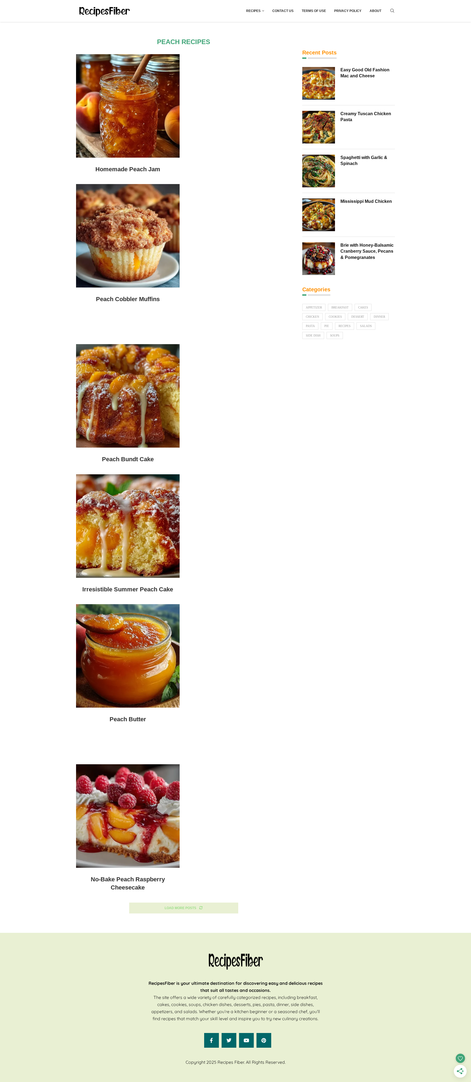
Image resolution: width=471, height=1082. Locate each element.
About (375, 11)
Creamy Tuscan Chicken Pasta (365, 116)
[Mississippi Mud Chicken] (318, 214)
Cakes (363, 307)
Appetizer (314, 307)
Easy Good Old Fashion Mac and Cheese (365, 73)
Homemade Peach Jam (127, 169)
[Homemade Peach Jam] (128, 106)
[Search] (392, 11)
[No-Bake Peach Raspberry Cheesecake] (128, 816)
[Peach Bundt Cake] (128, 396)
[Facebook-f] (211, 1040)
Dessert (357, 316)
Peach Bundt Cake (128, 459)
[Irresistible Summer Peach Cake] (128, 526)
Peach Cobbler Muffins (128, 299)
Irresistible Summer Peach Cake (127, 589)
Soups (334, 335)
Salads (366, 326)
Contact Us (283, 11)
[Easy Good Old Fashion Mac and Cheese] (318, 83)
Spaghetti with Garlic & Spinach (363, 160)
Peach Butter (128, 719)
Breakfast (340, 307)
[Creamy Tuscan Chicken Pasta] (318, 127)
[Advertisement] (183, 328)
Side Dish (313, 335)
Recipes (253, 11)
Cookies (335, 316)
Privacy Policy (347, 11)
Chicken (312, 316)
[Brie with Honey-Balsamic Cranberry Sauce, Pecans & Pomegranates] (318, 258)
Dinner (379, 316)
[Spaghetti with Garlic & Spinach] (318, 171)
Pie (326, 326)
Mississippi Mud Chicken (366, 201)
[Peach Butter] (128, 656)
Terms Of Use (314, 11)
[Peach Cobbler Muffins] (128, 236)
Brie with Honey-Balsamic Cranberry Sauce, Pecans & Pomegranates (367, 251)
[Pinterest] (263, 1040)
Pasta (310, 326)
